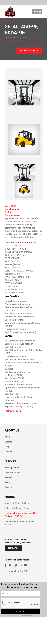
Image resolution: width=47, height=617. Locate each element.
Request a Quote (29, 50)
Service (8, 487)
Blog (7, 446)
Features (9, 212)
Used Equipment (12, 472)
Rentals (8, 477)
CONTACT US (13, 548)
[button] (35, 11)
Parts (7, 482)
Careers (8, 442)
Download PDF (15, 411)
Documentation (12, 215)
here (12, 242)
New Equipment (12, 467)
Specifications (12, 209)
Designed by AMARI (16, 571)
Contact (8, 451)
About (7, 437)
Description (10, 206)
